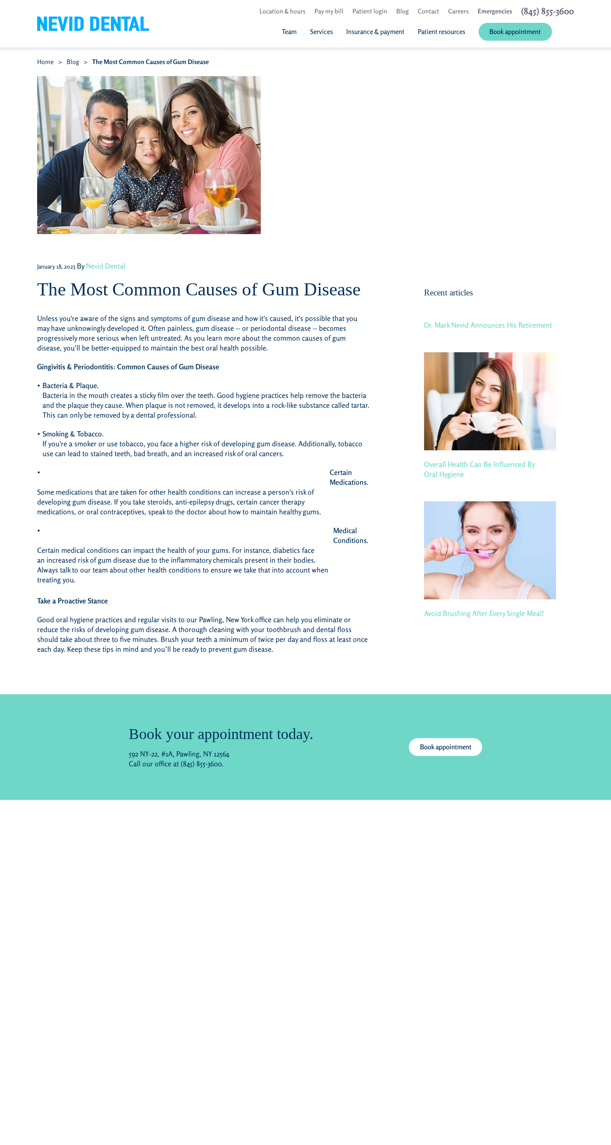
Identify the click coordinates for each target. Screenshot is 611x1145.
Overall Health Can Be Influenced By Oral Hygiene (479, 469)
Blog (73, 61)
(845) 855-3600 (201, 763)
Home (45, 61)
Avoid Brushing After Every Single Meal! (484, 613)
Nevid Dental (105, 265)
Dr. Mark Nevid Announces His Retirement (488, 324)
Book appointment (445, 747)
